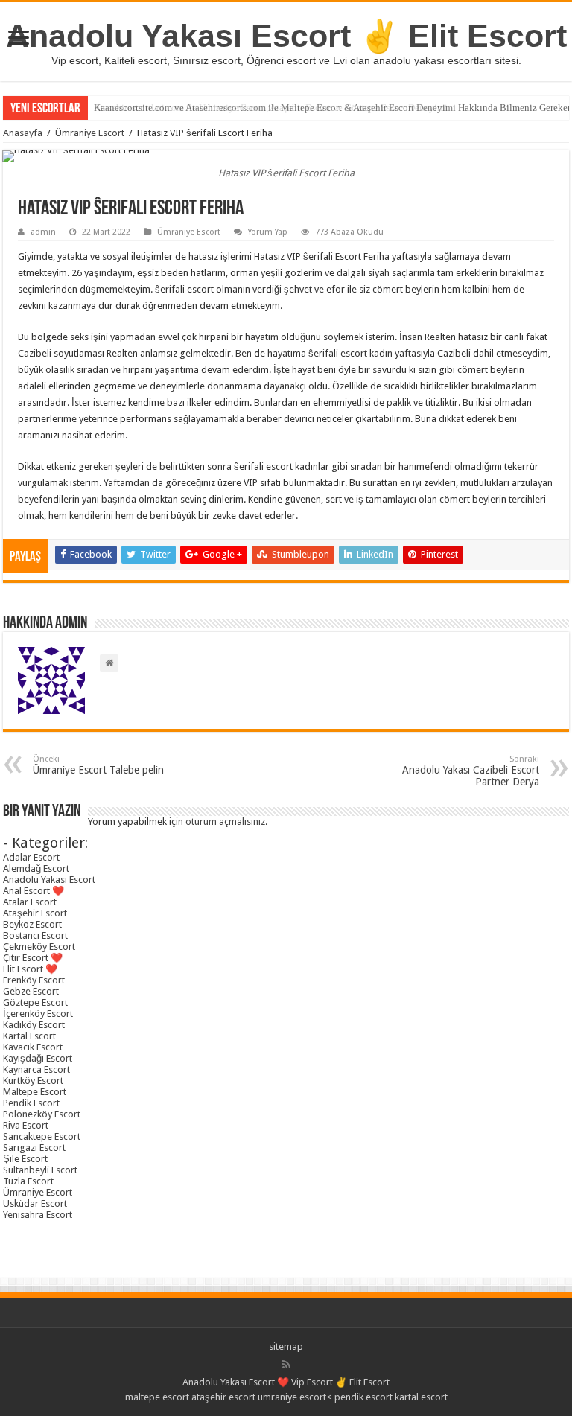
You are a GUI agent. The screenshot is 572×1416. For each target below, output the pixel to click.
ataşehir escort (223, 1397)
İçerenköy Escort (38, 1013)
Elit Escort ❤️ (30, 969)
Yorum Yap (267, 232)
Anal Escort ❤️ (33, 890)
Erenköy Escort (34, 980)
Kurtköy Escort (33, 1080)
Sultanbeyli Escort (40, 1170)
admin (43, 232)
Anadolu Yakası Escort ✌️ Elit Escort (286, 36)
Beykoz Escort (32, 924)
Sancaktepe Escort (41, 1136)
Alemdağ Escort (36, 868)
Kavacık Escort (33, 1047)
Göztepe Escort (35, 1002)
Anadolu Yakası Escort (49, 879)
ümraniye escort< (296, 1397)
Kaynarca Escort (36, 1069)
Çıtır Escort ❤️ (33, 957)
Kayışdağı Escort (37, 1058)
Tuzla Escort (28, 1181)
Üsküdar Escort (35, 1203)
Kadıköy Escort (34, 1024)
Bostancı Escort (35, 935)
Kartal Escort (29, 1036)
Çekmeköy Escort (39, 946)
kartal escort (421, 1397)
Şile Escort (25, 1158)
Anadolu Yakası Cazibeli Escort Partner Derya (470, 771)
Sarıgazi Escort (34, 1147)
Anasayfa (22, 132)
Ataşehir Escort (35, 913)
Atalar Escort (30, 902)
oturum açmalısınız (225, 821)
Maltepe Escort (34, 1091)
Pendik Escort (31, 1103)
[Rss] (286, 1365)
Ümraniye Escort (89, 132)
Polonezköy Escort (41, 1114)
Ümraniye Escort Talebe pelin (98, 765)
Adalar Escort (31, 857)
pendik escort (363, 1397)
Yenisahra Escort (37, 1214)
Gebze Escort (31, 991)
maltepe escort (157, 1397)
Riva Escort (25, 1125)
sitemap (286, 1346)
